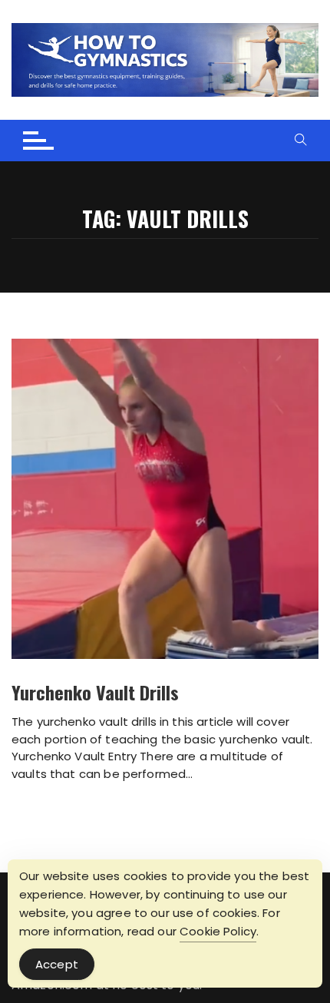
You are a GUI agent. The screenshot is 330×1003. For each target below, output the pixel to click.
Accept (56, 964)
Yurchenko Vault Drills (95, 692)
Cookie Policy (218, 931)
